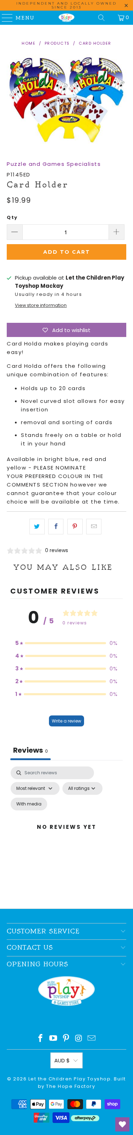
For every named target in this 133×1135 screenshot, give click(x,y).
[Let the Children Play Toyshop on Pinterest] (66, 1038)
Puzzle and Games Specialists (54, 164)
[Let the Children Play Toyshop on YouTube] (53, 1038)
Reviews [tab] (30, 750)
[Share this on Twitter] (37, 526)
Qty (12, 217)
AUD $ (62, 1060)
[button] (66, 643)
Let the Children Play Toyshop (69, 1078)
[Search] (101, 18)
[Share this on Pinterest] (75, 526)
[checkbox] (29, 804)
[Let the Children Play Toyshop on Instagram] (79, 1038)
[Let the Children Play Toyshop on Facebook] (40, 1038)
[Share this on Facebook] (55, 526)
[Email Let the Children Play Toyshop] (92, 1038)
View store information (41, 305)
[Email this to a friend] (93, 526)
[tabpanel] (66, 835)
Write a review (66, 721)
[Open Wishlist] (122, 1124)
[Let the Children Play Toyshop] (66, 18)
